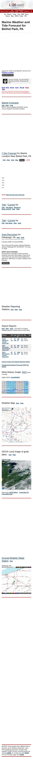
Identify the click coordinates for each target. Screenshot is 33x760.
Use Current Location (7, 75)
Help (11, 105)
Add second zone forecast (15, 195)
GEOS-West (13, 492)
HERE (9, 753)
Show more (6, 263)
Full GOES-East (7, 494)
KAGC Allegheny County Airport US (5, 341)
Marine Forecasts (10, 102)
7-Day (14, 14)
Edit (3, 105)
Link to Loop (6, 459)
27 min (15, 353)
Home (1, 11)
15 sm (12, 346)
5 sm (12, 339)
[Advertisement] (16, 50)
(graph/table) (15, 377)
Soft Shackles (12, 11)
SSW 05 (18, 353)
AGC (24, 372)
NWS (22, 14)
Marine (9, 14)
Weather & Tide (21, 11)
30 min (15, 339)
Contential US (24, 492)
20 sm (12, 353)
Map (12, 16)
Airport (8, 16)
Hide (7, 105)
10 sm (22, 339)
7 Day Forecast (9, 153)
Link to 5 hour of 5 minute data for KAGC (16, 362)
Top (5, 14)
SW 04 (18, 346)
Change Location (8, 72)
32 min (15, 346)
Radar (21, 16)
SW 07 (18, 339)
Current (11, 204)
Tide (18, 14)
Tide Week (9, 207)
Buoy (27, 14)
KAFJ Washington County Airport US (6, 355)
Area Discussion (9, 234)
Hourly (22, 160)
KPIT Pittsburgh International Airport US (6, 348)
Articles (6, 11)
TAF (25, 16)
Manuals (27, 11)
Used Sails (16, 11)
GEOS (16, 16)
